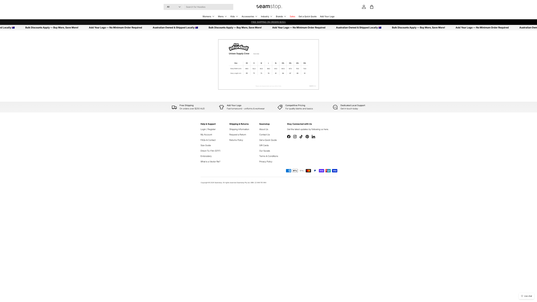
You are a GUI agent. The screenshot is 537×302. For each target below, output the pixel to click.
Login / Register (208, 129)
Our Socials (264, 150)
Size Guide (206, 145)
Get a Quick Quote (308, 16)
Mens (221, 16)
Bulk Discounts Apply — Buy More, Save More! (42, 27)
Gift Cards (264, 145)
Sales (292, 16)
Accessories (248, 16)
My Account (206, 134)
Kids (232, 16)
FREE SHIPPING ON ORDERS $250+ (268, 22)
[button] (372, 7)
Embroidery (206, 156)
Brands (279, 16)
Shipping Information (239, 129)
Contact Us (264, 134)
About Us (263, 129)
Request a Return (237, 134)
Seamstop (218, 183)
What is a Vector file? (210, 161)
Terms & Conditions (268, 156)
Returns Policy (236, 140)
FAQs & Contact (208, 140)
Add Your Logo (327, 16)
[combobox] (198, 7)
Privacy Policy (265, 161)
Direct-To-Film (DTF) (210, 150)
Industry (265, 16)
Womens (206, 16)
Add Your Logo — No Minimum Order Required (106, 27)
